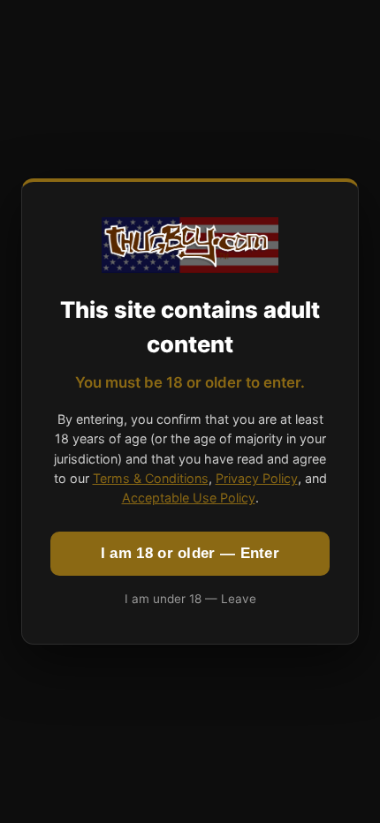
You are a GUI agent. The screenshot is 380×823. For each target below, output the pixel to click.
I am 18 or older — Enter (190, 553)
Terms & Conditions (151, 478)
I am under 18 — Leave (190, 599)
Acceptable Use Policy (188, 497)
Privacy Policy (257, 478)
